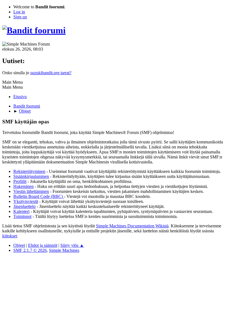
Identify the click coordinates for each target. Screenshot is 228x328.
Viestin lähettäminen (31, 191)
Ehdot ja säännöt (42, 245)
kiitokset (9, 235)
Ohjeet (19, 245)
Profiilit (19, 181)
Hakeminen (23, 186)
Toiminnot (22, 216)
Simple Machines (64, 250)
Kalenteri (21, 211)
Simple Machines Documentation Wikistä (132, 225)
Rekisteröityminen (29, 171)
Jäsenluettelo (24, 206)
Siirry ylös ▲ (72, 245)
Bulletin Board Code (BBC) (38, 196)
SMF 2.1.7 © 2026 (30, 250)
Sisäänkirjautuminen (31, 176)
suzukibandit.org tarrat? (50, 72)
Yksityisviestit (25, 201)
